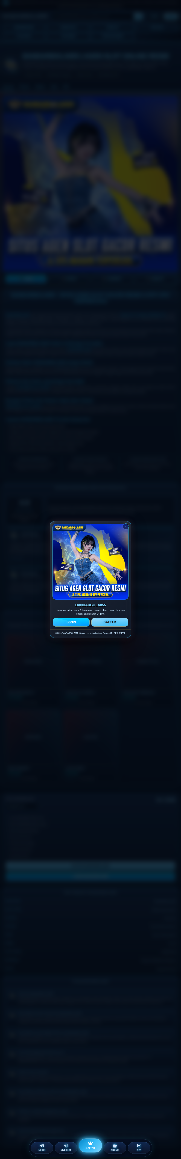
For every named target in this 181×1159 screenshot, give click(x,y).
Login (71, 622)
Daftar (110, 622)
